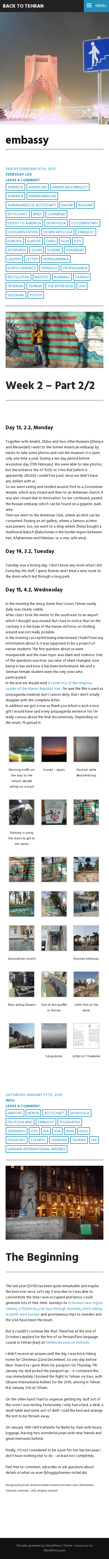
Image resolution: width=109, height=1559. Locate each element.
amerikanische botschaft (32, 205)
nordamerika (56, 259)
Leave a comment (23, 180)
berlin (33, 1113)
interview (17, 250)
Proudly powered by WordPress (38, 1545)
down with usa (57, 232)
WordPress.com (54, 1550)
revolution (18, 277)
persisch (49, 268)
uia (94, 1140)
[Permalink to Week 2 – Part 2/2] (54, 367)
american (38, 187)
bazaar (85, 205)
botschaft (18, 214)
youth (36, 295)
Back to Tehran (23, 6)
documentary (84, 223)
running (62, 277)
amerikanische (42, 196)
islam (36, 250)
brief (37, 214)
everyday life (19, 175)
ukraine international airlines (36, 1149)
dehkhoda (56, 223)
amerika (15, 196)
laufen (14, 259)
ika (46, 1131)
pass (83, 1131)
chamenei (56, 214)
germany (16, 1131)
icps (77, 241)
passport (16, 1140)
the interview (60, 286)
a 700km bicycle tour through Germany (49, 1309)
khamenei (75, 250)
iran (70, 1131)
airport (15, 1113)
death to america (24, 223)
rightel (42, 277)
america (15, 187)
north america (22, 268)
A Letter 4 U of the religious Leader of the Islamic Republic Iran (49, 686)
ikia (57, 1131)
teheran (15, 286)
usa (82, 286)
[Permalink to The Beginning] (54, 1239)
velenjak (16, 295)
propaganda (75, 268)
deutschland (20, 1122)
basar (67, 205)
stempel (38, 1140)
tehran (35, 286)
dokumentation (23, 232)
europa (15, 241)
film (65, 241)
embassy (86, 232)
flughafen (70, 1122)
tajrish (82, 277)
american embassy (69, 187)
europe (34, 241)
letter (32, 259)
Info (10, 1101)
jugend (54, 250)
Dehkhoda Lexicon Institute (67, 1343)
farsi (51, 241)
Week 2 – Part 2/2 (50, 386)
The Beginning (42, 1258)
